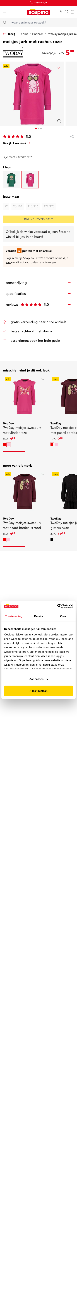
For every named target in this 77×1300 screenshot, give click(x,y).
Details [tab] (38, 616)
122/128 (49, 206)
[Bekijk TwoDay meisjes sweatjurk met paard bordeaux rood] (24, 491)
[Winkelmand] (72, 12)
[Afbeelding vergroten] (59, 121)
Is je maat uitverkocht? (17, 157)
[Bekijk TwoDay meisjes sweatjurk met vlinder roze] (24, 396)
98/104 (17, 206)
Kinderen (38, 34)
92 (6, 206)
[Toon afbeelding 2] (38, 128)
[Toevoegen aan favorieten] (58, 67)
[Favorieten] (66, 12)
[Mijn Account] (61, 12)
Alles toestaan (38, 690)
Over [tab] (63, 616)
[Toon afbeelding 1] (36, 128)
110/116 (33, 206)
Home (24, 34)
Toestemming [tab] (13, 616)
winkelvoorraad (35, 232)
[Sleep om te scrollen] (14, 451)
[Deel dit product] (70, 136)
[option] (4, 444)
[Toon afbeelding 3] (41, 128)
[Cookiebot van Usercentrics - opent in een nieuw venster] (57, 606)
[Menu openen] (4, 12)
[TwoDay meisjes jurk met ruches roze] (30, 179)
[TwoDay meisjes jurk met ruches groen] (11, 179)
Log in (10, 258)
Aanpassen (36, 679)
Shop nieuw (41, 3)
